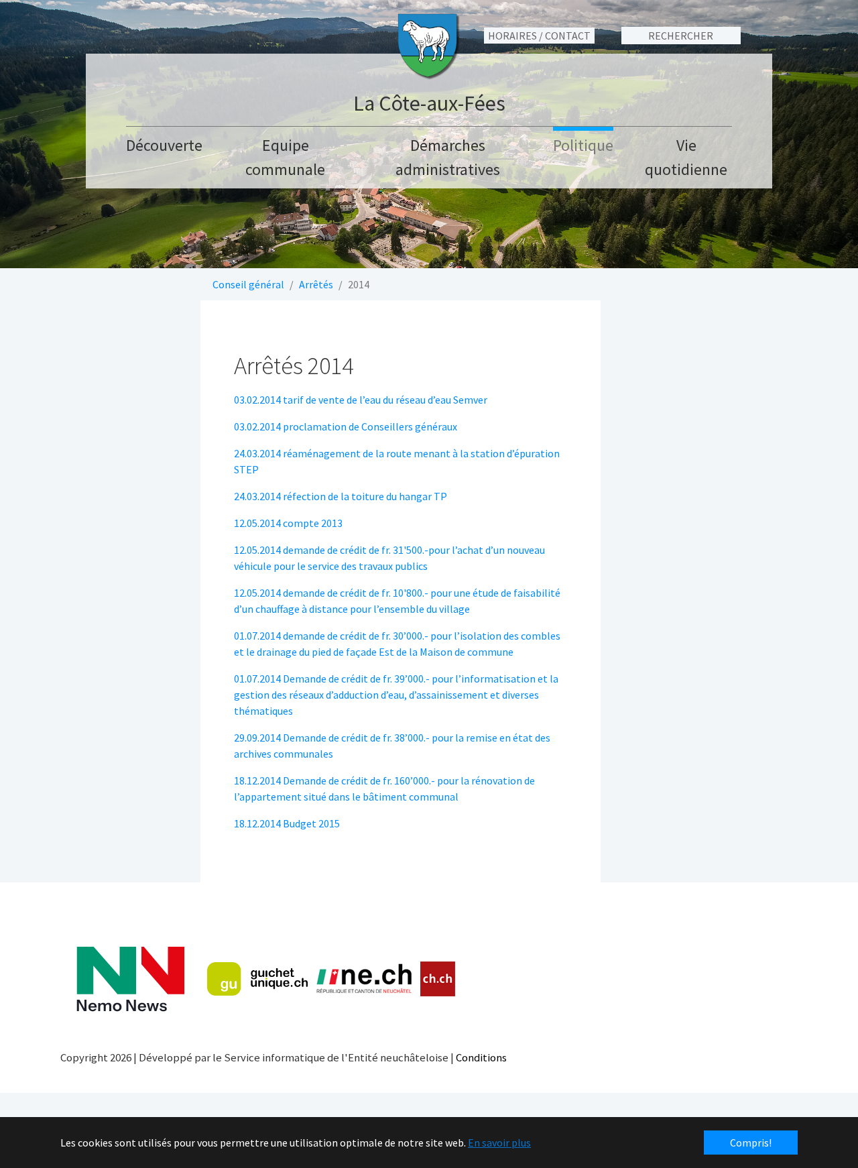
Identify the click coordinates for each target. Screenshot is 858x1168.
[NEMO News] (130, 979)
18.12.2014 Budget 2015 (287, 823)
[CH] (438, 979)
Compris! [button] (751, 1142)
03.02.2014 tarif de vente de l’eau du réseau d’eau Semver (360, 399)
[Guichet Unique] (257, 979)
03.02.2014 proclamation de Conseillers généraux (345, 426)
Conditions (481, 1057)
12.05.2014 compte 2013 (288, 523)
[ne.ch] (363, 979)
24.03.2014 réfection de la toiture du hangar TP (340, 496)
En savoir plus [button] (499, 1142)
